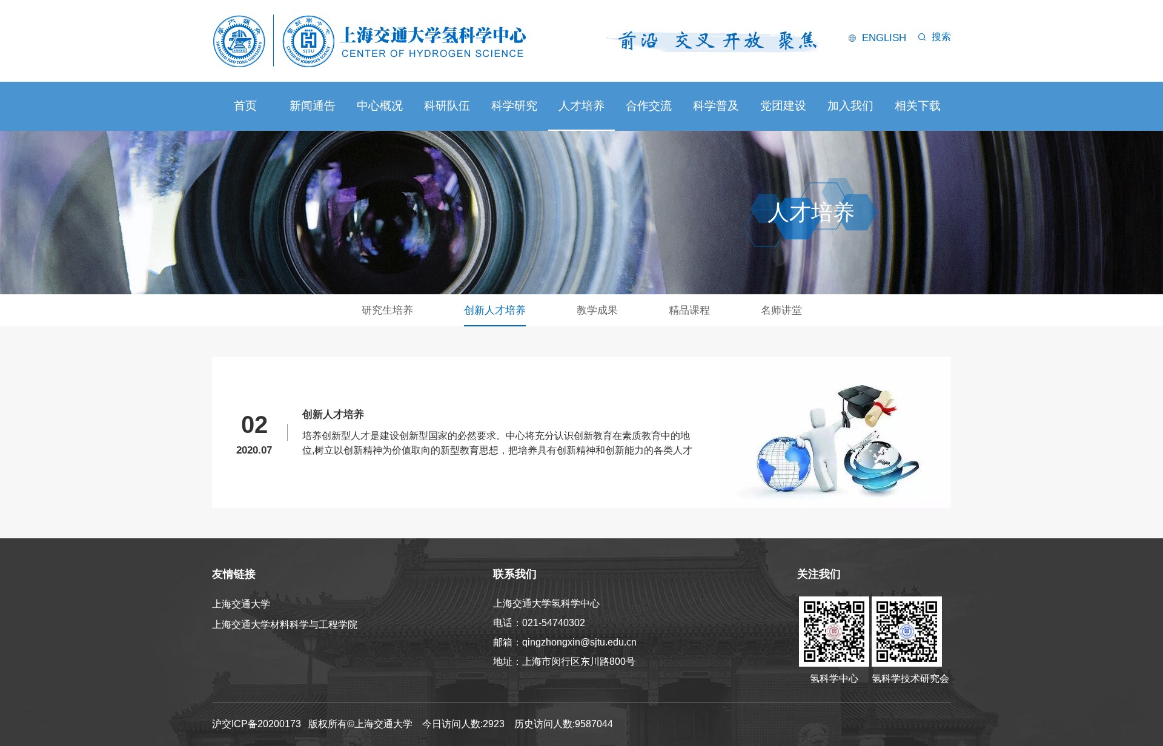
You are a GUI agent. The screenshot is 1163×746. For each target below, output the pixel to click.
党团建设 (783, 105)
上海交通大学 (241, 604)
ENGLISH (884, 38)
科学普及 (716, 105)
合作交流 (649, 105)
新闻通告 (313, 105)
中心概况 (380, 105)
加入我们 (850, 105)
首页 (245, 105)
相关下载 (918, 105)
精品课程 (689, 310)
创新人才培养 (495, 310)
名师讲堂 (781, 310)
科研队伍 (447, 105)
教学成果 (597, 310)
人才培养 (581, 105)
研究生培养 (387, 310)
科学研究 (514, 105)
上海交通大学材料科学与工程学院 (284, 624)
